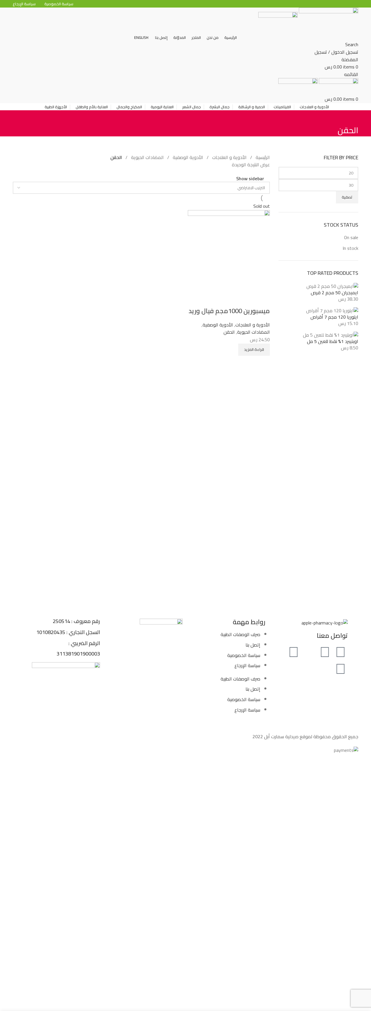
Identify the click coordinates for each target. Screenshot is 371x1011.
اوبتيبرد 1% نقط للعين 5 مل (332, 341)
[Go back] (351, 117)
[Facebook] (340, 651)
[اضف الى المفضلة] (247, 299)
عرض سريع (262, 299)
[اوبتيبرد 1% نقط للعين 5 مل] (330, 334)
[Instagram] (293, 651)
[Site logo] (328, 20)
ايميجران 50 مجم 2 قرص (334, 292)
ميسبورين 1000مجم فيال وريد (229, 311)
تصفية (347, 197)
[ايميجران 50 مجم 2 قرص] (332, 285)
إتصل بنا (252, 644)
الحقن (229, 332)
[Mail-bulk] (325, 668)
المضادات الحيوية (147, 157)
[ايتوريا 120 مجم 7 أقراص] (332, 310)
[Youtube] (325, 651)
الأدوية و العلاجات (229, 157)
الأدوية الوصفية (187, 157)
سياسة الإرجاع (247, 665)
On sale (351, 237)
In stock (350, 248)
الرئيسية (262, 157)
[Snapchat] (340, 668)
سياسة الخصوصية (243, 655)
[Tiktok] (309, 651)
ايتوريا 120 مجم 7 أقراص (334, 317)
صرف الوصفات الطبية (240, 634)
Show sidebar (250, 178)
